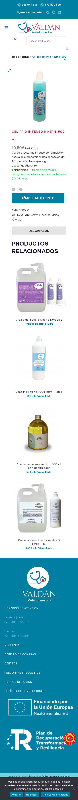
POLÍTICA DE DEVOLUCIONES (25, 691)
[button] (35, 70)
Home (15, 56)
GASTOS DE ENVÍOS (18, 682)
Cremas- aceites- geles (45, 215)
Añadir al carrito (38, 198)
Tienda (26, 56)
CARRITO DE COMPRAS (20, 654)
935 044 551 (29, 4)
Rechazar (32, 794)
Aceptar (16, 794)
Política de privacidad (55, 794)
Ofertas (16, 219)
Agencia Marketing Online (34, 776)
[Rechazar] (73, 788)
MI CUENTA (12, 645)
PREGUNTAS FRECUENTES (22, 672)
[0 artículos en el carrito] (15, 38)
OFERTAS (11, 663)
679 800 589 (53, 4)
